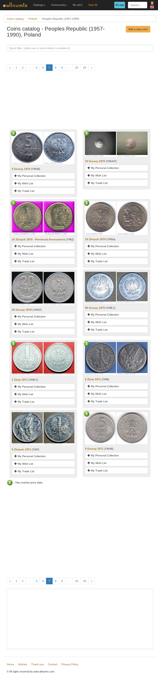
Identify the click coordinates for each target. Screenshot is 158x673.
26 (84, 67)
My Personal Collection (31, 175)
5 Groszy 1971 (94, 448)
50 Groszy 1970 (95, 307)
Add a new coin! (138, 29)
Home (10, 664)
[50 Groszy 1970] (100, 287)
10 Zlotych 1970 (95, 239)
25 (76, 67)
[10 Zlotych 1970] (100, 218)
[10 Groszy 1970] (100, 143)
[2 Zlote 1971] (100, 358)
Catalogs (38, 4)
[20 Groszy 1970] (27, 288)
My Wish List (25, 183)
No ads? (78, 4)
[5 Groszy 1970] (27, 147)
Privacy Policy (69, 664)
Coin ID (92, 4)
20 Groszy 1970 (22, 309)
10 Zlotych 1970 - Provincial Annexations (39, 239)
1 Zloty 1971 (20, 379)
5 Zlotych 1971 (21, 449)
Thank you (37, 664)
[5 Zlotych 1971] (27, 428)
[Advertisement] (80, 102)
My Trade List (25, 190)
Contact (52, 664)
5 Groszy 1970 (21, 168)
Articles (22, 664)
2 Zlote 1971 (93, 379)
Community (58, 4)
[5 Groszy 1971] (100, 428)
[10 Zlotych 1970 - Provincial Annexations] (27, 218)
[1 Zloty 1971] (27, 358)
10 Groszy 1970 (95, 161)
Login (121, 5)
